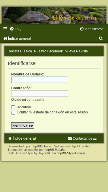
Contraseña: (21, 88)
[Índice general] (54, 15)
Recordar (23, 107)
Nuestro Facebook (48, 51)
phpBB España (55, 149)
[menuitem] (15, 29)
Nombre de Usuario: (27, 74)
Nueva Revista (76, 51)
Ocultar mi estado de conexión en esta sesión (52, 112)
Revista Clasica (19, 51)
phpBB (36, 146)
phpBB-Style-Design (71, 153)
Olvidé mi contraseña (27, 100)
